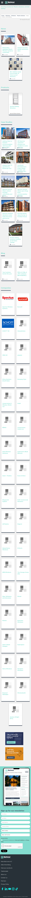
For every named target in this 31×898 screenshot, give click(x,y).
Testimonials (4, 871)
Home (2, 15)
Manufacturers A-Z (6, 861)
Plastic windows (21, 15)
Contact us (4, 877)
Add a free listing (6, 864)
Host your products (6, 868)
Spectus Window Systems (15, 113)
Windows (8, 15)
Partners (3, 881)
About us (3, 874)
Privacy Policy (4, 838)
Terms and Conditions (19, 840)
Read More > (11, 742)
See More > (11, 757)
